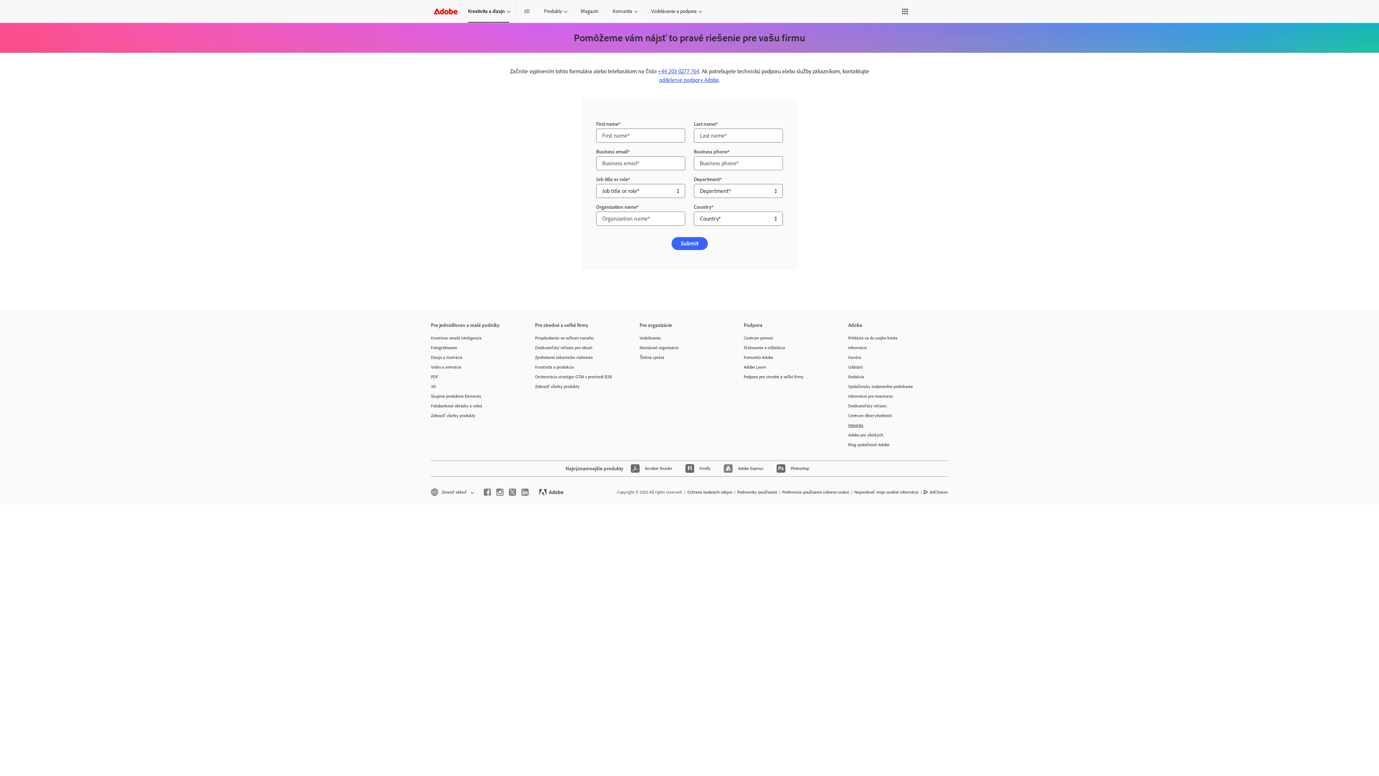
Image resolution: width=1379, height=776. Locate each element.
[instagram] (499, 492)
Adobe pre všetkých (865, 435)
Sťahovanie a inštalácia (764, 347)
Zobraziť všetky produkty (453, 415)
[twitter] (512, 492)
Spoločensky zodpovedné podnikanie (880, 386)
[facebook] (487, 492)
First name (607, 124)
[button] (899, 11)
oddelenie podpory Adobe (689, 80)
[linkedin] (525, 492)
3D (527, 11)
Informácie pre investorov (870, 396)
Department (707, 179)
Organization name (616, 207)
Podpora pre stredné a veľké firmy (774, 376)
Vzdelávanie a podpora (674, 11)
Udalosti (855, 367)
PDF (434, 376)
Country (702, 207)
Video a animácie (446, 367)
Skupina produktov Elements (456, 396)
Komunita (622, 11)
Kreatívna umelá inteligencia (456, 338)
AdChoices (939, 492)
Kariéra (854, 357)
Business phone (711, 152)
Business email (612, 152)
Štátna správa (652, 357)
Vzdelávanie (650, 338)
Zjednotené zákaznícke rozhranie (564, 357)
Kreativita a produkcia (554, 367)
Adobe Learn (755, 367)
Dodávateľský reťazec (867, 405)
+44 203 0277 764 (678, 71)
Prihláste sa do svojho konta (872, 338)
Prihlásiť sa (927, 11)
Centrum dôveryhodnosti (870, 415)
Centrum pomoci (758, 338)
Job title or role (612, 179)
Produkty (553, 11)
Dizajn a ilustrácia (447, 357)
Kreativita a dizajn (486, 11)
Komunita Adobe (758, 357)
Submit (689, 243)
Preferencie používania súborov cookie (815, 492)
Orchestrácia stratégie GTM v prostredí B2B (573, 376)
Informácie (857, 347)
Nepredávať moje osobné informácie (886, 492)
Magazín (589, 11)
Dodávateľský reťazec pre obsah (563, 347)
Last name (705, 124)
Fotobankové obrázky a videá (456, 405)
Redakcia (856, 376)
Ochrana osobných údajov (709, 492)
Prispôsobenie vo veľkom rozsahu (564, 338)
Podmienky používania (757, 492)
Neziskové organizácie (659, 347)
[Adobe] (445, 11)
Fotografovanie (444, 347)
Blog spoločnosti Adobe (869, 444)
